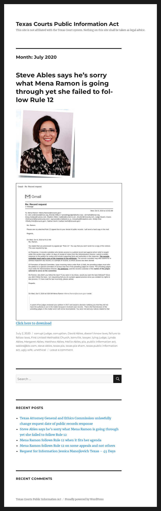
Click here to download (33, 323)
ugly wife (27, 349)
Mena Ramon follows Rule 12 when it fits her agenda (60, 440)
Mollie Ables (72, 341)
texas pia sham (75, 345)
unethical (40, 349)
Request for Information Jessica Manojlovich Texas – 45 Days (67, 451)
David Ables (75, 333)
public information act (101, 341)
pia (84, 341)
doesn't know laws (96, 333)
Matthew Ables (54, 341)
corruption (60, 333)
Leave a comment (61, 349)
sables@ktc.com (26, 345)
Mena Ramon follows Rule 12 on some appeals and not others (67, 446)
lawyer (86, 337)
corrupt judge (43, 333)
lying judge (99, 337)
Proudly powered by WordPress (84, 499)
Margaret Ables (34, 341)
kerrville (76, 337)
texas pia (59, 345)
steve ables (45, 345)
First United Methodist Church (50, 337)
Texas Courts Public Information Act (67, 24)
